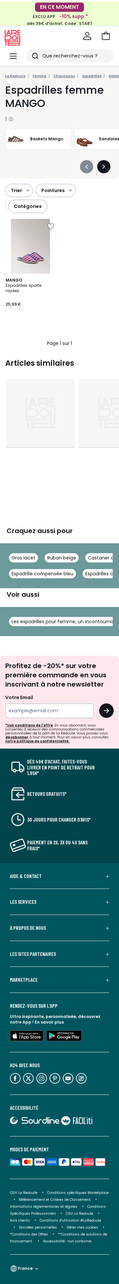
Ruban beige (61, 558)
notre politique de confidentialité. (37, 741)
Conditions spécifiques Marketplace (78, 1192)
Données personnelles (38, 1227)
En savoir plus (49, 1022)
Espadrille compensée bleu (42, 573)
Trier (16, 190)
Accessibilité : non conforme (67, 1241)
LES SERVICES (23, 902)
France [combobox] (25, 1268)
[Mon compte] (87, 36)
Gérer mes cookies (82, 1227)
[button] (106, 36)
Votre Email (19, 697)
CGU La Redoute (79, 1213)
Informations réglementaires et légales (43, 1206)
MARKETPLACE (24, 980)
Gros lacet (23, 558)
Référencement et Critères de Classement (55, 1199)
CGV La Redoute (23, 1192)
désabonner (16, 737)
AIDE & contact (26, 876)
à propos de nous (28, 928)
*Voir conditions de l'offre (29, 725)
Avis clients (20, 1220)
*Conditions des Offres (29, 1234)
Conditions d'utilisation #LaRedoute (70, 1220)
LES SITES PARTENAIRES (33, 954)
